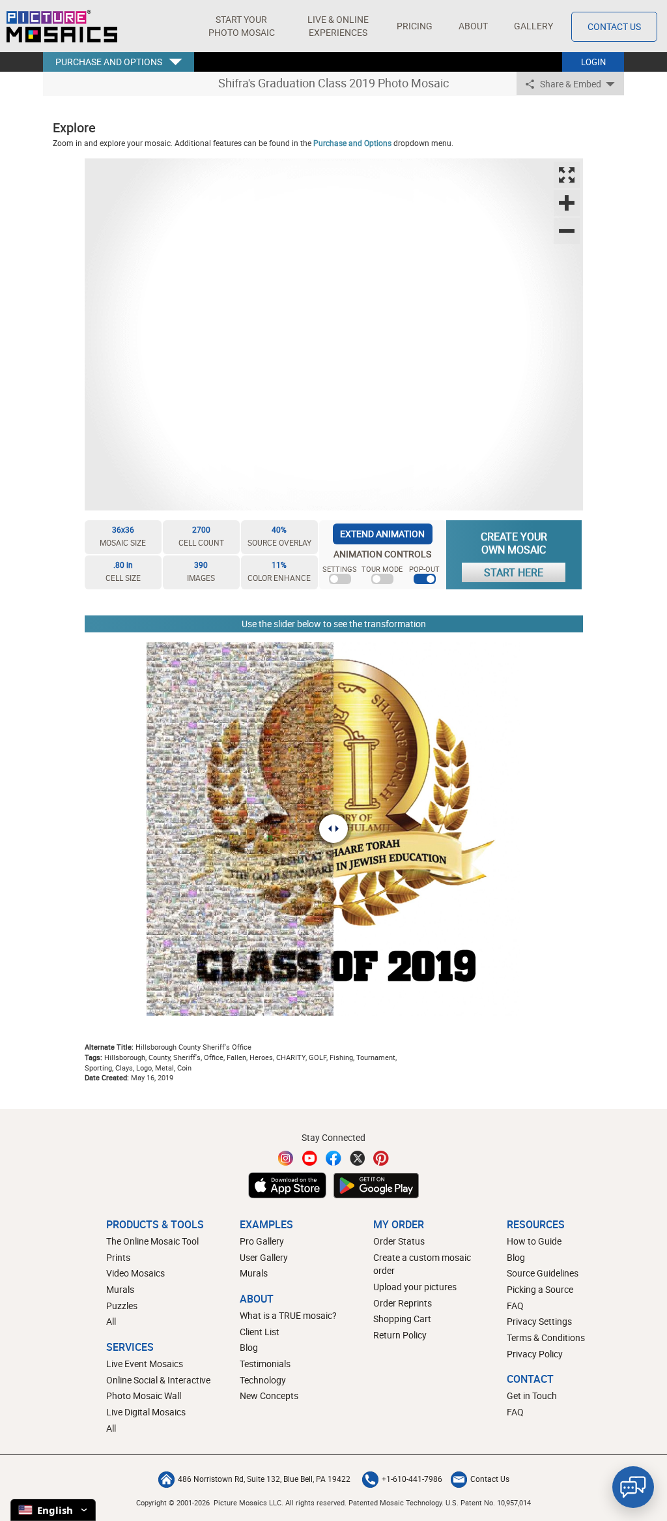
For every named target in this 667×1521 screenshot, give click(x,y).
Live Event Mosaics (144, 1363)
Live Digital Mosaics (146, 1412)
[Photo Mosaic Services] (62, 26)
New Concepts (269, 1395)
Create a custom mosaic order (422, 1264)
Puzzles (121, 1305)
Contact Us (614, 26)
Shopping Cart (402, 1318)
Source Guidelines (542, 1273)
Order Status (399, 1241)
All (111, 1321)
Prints (118, 1257)
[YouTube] (310, 1158)
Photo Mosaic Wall (143, 1395)
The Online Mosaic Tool (152, 1241)
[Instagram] (286, 1158)
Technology (263, 1380)
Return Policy (400, 1335)
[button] (241, 26)
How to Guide (534, 1241)
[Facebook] (333, 1158)
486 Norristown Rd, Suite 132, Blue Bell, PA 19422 (264, 1478)
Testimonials (265, 1363)
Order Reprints (402, 1303)
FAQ (515, 1305)
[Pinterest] (381, 1158)
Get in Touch (532, 1395)
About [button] (473, 26)
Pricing (415, 26)
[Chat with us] (633, 1487)
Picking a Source (540, 1289)
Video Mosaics (135, 1273)
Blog (249, 1347)
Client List (259, 1331)
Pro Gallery (262, 1241)
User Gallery (264, 1257)
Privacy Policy (535, 1354)
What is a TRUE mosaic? (288, 1315)
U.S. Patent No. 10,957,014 (488, 1502)
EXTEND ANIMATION (382, 533)
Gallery (533, 26)
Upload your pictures (415, 1286)
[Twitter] (357, 1158)
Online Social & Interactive (158, 1380)
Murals (120, 1289)
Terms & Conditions (546, 1337)
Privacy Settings (539, 1321)
